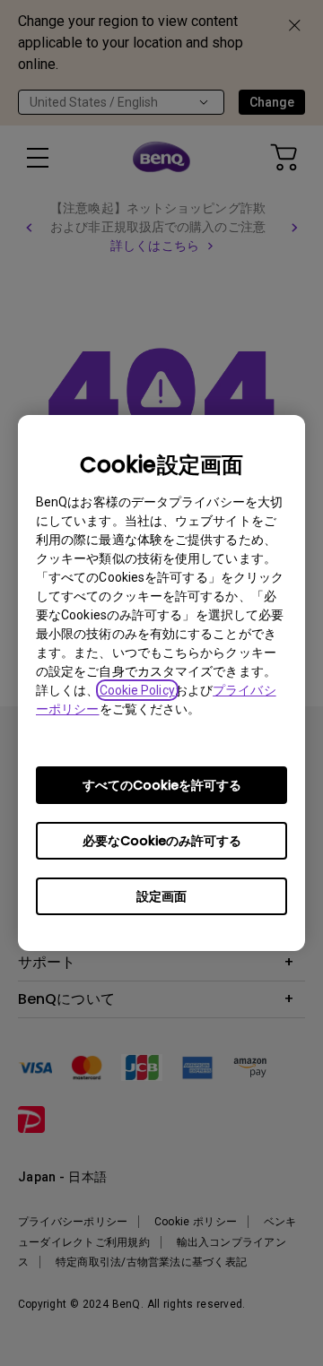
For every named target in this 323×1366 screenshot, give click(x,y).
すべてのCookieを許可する (162, 785)
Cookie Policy (137, 690)
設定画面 (161, 896)
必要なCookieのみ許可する (162, 841)
